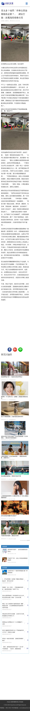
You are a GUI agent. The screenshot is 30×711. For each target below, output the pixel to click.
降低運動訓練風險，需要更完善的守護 (11, 476)
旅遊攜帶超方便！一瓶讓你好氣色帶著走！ (12, 376)
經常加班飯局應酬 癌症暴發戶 (9, 515)
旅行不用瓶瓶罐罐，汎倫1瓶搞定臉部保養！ (12, 416)
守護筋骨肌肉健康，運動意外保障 (10, 535)
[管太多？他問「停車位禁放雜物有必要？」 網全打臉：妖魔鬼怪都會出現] (9, 349)
